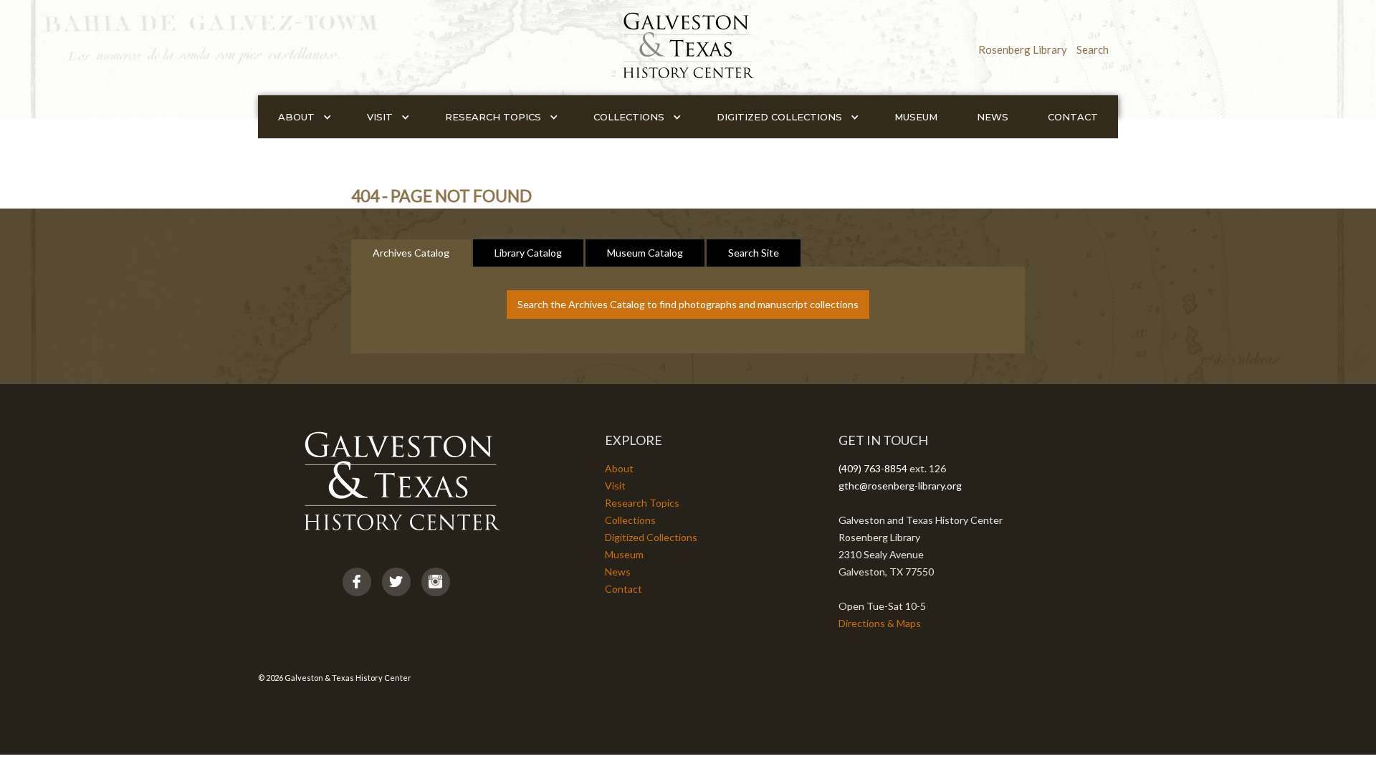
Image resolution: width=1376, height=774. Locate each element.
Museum (915, 117)
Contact (1073, 117)
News (992, 117)
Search (1092, 49)
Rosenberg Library (1022, 49)
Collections (630, 520)
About (619, 468)
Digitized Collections (651, 537)
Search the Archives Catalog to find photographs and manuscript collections (688, 304)
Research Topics (642, 503)
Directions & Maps (879, 623)
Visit (615, 485)
